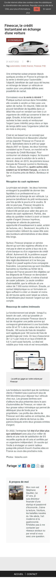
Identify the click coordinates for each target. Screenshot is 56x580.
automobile (15, 65)
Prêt (44, 65)
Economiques (15, 40)
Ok (36, 9)
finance (30, 65)
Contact (32, 574)
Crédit (23, 65)
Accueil (18, 574)
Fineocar (37, 65)
